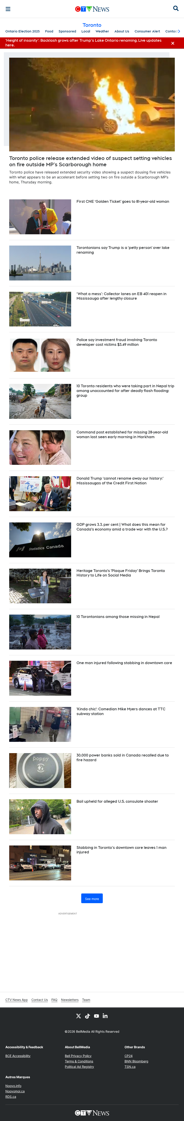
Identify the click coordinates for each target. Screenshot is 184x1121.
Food (49, 31)
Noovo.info (13, 1086)
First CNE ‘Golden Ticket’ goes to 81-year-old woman (123, 201)
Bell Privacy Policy (78, 1056)
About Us (121, 31)
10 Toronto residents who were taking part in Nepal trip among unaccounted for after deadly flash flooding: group (125, 391)
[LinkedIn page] (105, 1015)
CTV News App (16, 1000)
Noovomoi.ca (15, 1091)
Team (86, 1000)
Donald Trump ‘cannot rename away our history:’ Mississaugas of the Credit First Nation (120, 480)
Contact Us (39, 1000)
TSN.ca (130, 1067)
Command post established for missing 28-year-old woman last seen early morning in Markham (122, 434)
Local (85, 31)
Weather (102, 31)
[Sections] (8, 9)
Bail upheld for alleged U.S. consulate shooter (117, 801)
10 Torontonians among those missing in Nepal (118, 617)
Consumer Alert (147, 31)
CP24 (129, 1056)
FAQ (54, 1000)
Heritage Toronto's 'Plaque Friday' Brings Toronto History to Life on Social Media (121, 573)
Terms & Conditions (79, 1061)
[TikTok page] (87, 1015)
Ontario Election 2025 (22, 31)
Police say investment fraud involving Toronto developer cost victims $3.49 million (117, 342)
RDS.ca (10, 1096)
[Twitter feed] (78, 1015)
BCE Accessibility (18, 1056)
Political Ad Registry (79, 1067)
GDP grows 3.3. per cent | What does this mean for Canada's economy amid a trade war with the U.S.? (122, 526)
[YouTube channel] (96, 1015)
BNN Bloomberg (136, 1061)
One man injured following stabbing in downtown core (124, 663)
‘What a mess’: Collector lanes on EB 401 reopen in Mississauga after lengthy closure (121, 296)
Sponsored (67, 31)
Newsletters (70, 1000)
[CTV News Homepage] (92, 9)
